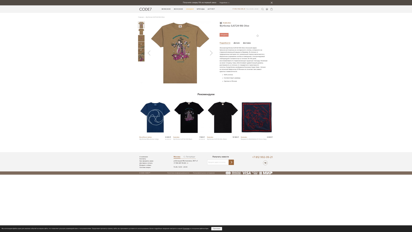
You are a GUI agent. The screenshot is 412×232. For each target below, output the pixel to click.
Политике (186, 228)
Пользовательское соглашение (204, 173)
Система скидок (145, 167)
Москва (177, 157)
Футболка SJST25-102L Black (217, 139)
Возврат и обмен (145, 165)
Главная (141, 17)
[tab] (225, 43)
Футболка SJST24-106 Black (182, 139)
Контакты (142, 159)
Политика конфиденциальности (178, 173)
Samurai (227, 23)
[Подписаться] (231, 162)
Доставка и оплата (145, 163)
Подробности (225, 43)
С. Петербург (189, 157)
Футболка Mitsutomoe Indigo (149, 139)
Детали (237, 43)
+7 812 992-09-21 (238, 9)
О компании (143, 157)
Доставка (247, 43)
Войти (267, 9)
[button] (149, 52)
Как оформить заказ (146, 161)
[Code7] (145, 9)
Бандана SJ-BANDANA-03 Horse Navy (254, 139)
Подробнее (223, 2)
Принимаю (216, 228)
